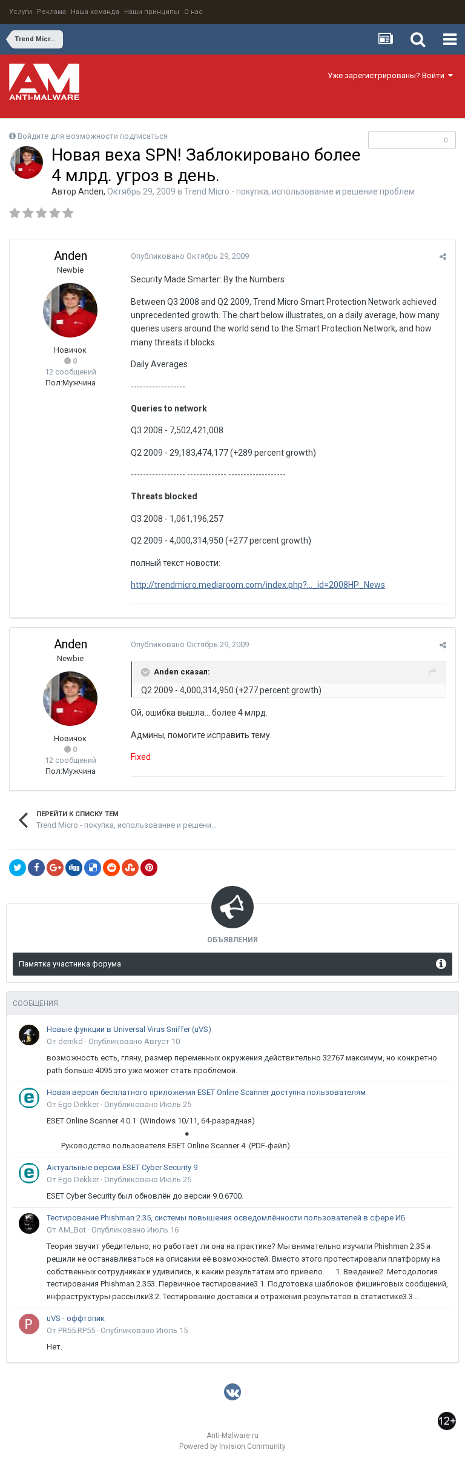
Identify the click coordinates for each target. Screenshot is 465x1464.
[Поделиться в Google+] (55, 867)
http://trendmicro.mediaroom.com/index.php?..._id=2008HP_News (258, 585)
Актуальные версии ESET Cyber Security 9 (122, 1167)
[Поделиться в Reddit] (111, 867)
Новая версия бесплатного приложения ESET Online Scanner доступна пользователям (206, 1092)
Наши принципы (151, 12)
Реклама (51, 12)
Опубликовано (190, 256)
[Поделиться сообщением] (443, 256)
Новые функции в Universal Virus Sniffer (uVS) (129, 1029)
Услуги (20, 12)
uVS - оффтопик (76, 1318)
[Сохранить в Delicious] (92, 867)
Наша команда (95, 12)
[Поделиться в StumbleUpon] (130, 867)
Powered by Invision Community (232, 1446)
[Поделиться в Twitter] (17, 867)
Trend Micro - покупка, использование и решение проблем (299, 191)
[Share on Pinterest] (148, 867)
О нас (193, 12)
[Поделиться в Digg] (73, 867)
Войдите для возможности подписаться (93, 136)
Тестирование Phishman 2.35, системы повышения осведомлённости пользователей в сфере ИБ (226, 1217)
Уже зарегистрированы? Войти (388, 75)
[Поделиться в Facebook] (36, 867)
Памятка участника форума (70, 963)
